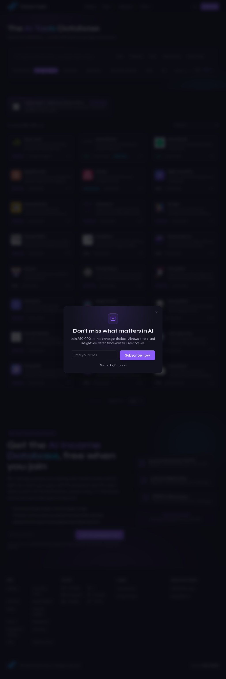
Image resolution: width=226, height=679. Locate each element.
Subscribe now (137, 355)
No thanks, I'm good (113, 365)
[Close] (156, 312)
